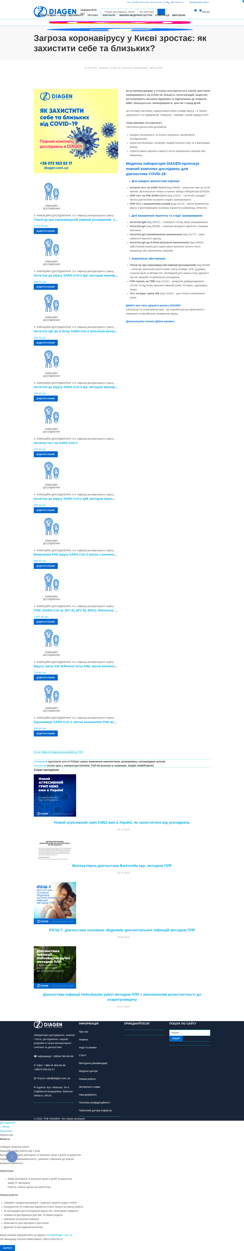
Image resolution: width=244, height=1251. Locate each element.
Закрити (7, 1248)
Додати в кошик (46, 231)
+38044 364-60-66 (63, 1056)
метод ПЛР (156, 67)
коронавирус (140, 67)
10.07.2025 (123, 1006)
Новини (103, 67)
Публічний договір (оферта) (95, 1110)
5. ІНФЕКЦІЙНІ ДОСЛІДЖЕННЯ (52, 215)
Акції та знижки (88, 1047)
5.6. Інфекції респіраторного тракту (93, 215)
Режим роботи (87, 1079)
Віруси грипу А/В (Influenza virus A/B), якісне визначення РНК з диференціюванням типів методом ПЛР (112, 666)
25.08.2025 (90, 67)
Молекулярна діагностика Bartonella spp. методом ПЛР (122, 866)
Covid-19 (115, 67)
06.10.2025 (123, 872)
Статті (82, 1055)
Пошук (176, 1038)
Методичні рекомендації (93, 1063)
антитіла (127, 67)
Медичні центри (88, 1071)
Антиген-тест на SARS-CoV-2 (55, 443)
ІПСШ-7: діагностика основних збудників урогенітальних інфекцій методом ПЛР (122, 930)
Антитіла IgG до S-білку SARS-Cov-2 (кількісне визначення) (79, 331)
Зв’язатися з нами (89, 1086)
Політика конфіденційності (94, 1102)
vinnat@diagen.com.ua (59, 1235)
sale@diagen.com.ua (58, 1078)
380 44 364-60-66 (55, 1065)
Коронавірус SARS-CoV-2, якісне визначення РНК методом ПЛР (82, 722)
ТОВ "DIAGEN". (52, 1118)
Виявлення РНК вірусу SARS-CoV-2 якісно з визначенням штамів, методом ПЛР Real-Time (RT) (106, 554)
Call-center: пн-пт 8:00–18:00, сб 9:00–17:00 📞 (155, 2)
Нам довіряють (88, 1094)
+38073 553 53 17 (177, 2)
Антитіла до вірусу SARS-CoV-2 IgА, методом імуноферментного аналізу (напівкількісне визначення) (111, 387)
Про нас (83, 1031)
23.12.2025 (123, 829)
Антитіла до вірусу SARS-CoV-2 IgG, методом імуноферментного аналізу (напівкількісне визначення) (111, 275)
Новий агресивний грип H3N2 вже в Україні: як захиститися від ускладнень (122, 822)
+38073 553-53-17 (44, 1069)
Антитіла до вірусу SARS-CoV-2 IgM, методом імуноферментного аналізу (89, 498)
